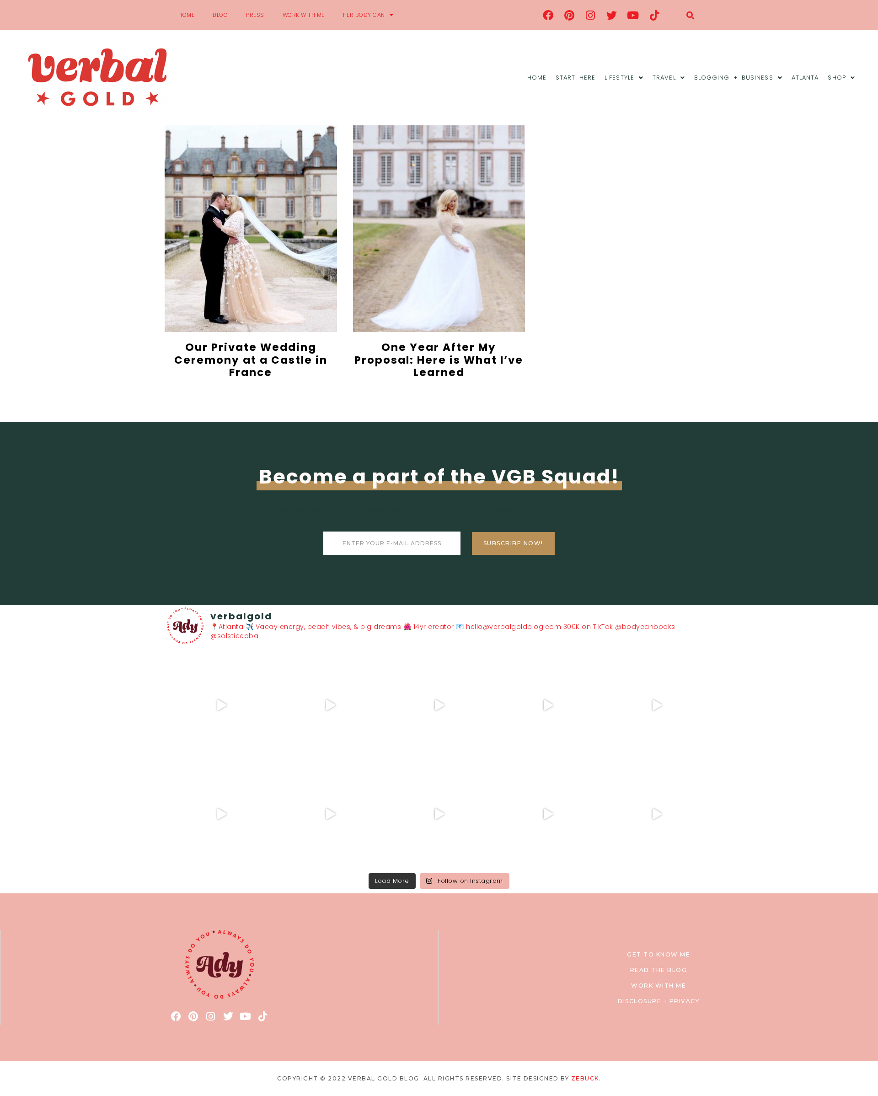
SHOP (837, 77)
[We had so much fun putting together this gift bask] (657, 705)
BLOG (220, 15)
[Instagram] (590, 15)
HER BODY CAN (364, 15)
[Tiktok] (654, 15)
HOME (186, 15)
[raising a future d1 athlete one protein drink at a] (330, 814)
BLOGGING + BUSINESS (733, 77)
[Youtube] (633, 15)
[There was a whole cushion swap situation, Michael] (221, 705)
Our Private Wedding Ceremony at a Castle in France (250, 360)
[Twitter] (611, 15)
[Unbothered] (221, 814)
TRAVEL (664, 77)
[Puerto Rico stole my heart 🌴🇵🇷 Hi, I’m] (548, 705)
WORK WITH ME (304, 15)
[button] (690, 15)
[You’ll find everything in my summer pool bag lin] (330, 705)
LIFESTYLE (619, 77)
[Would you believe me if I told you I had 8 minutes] (548, 814)
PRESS (255, 15)
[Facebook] (548, 15)
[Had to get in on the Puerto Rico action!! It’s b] (439, 705)
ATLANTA (805, 77)
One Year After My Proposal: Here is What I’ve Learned (438, 360)
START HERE (575, 77)
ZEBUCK (585, 1078)
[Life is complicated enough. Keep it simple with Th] (657, 814)
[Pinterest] (569, 15)
